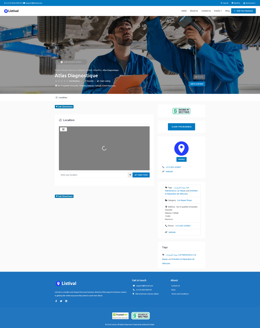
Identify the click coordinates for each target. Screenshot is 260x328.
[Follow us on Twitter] (62, 301)
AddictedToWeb (148, 324)
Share (200, 77)
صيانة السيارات (179, 188)
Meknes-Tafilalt (85, 70)
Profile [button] (181, 159)
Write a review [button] (197, 84)
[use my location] (130, 174)
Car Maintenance (185, 255)
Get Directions (141, 175)
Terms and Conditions (180, 294)
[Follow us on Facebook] (57, 301)
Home (184, 11)
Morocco (73, 70)
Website (169, 171)
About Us (194, 11)
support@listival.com (144, 286)
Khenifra (236, 3)
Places (64, 70)
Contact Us (206, 11)
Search (225, 3)
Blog (227, 11)
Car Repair (181, 191)
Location (62, 97)
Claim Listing (105, 81)
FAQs (173, 290)
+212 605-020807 (173, 167)
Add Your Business (244, 11)
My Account (250, 3)
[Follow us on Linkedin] (67, 301)
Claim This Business (181, 127)
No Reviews (74, 81)
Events (217, 11)
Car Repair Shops (73, 62)
